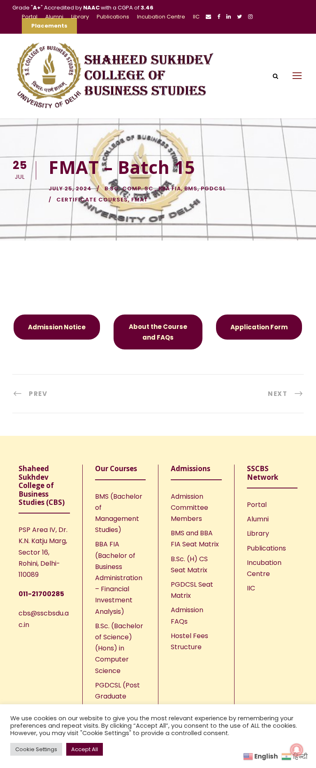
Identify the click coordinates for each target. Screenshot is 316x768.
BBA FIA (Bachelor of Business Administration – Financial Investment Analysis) (118, 577)
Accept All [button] (84, 749)
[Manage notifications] (296, 749)
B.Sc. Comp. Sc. (130, 188)
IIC (196, 17)
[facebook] (218, 17)
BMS (191, 188)
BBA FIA (169, 188)
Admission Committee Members (189, 507)
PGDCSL (213, 188)
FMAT (139, 200)
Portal (29, 17)
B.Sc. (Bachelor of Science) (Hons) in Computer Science (119, 648)
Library (80, 17)
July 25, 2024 (70, 188)
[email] (208, 17)
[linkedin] (228, 17)
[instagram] (250, 17)
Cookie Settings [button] (36, 749)
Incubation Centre (161, 17)
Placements (49, 26)
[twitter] (239, 17)
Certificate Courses (92, 200)
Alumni (54, 17)
